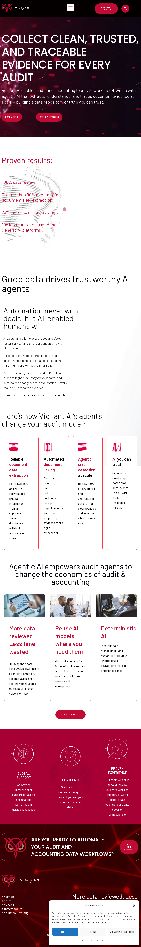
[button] (134, 905)
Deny (93, 931)
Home (5, 893)
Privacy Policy (100, 940)
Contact (8, 905)
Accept (65, 931)
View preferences (122, 931)
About (6, 901)
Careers (8, 897)
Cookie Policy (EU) (15, 913)
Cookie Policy (86, 940)
